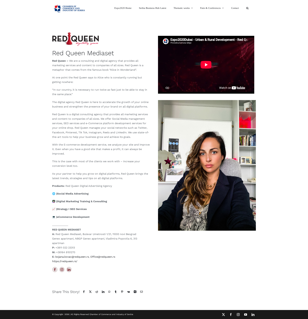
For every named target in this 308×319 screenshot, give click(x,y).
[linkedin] (69, 269)
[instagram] (62, 269)
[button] (247, 8)
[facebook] (55, 269)
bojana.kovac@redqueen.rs (72, 256)
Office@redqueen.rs (102, 256)
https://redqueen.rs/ (64, 261)
